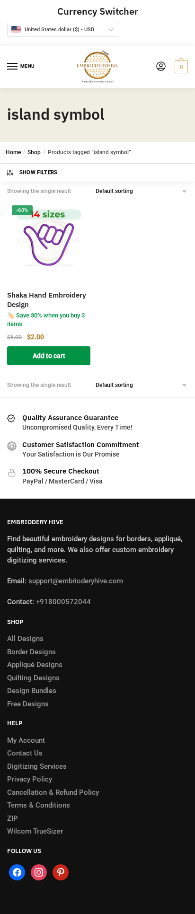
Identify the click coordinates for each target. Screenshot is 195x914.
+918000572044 (63, 602)
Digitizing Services (37, 766)
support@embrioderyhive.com (75, 581)
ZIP (12, 818)
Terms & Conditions (38, 805)
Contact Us (25, 753)
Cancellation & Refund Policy (53, 792)
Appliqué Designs (34, 664)
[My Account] (161, 67)
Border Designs (31, 652)
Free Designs (28, 704)
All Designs (25, 638)
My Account (26, 740)
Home (13, 152)
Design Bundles (31, 690)
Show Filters (38, 172)
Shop (34, 152)
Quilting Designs (33, 678)
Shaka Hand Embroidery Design (46, 299)
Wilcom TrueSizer (35, 831)
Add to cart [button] (49, 356)
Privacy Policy (29, 779)
